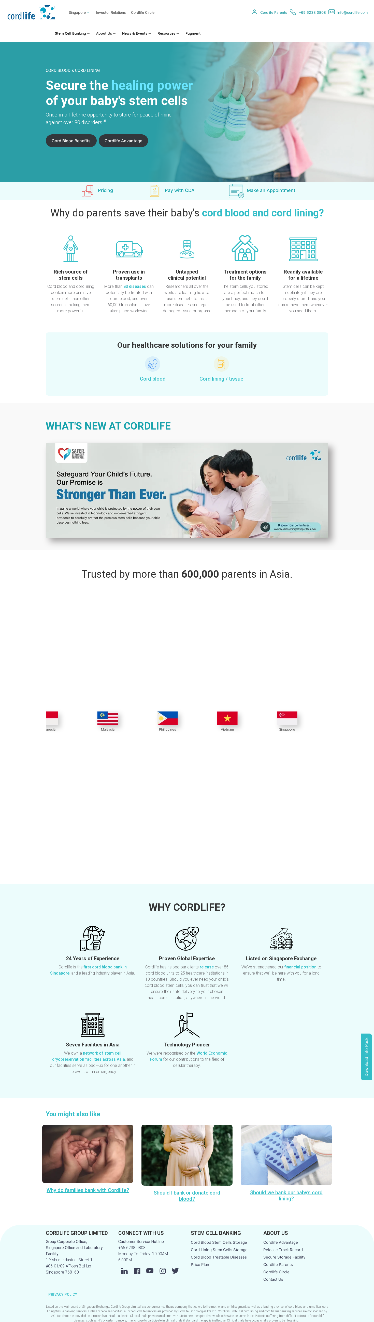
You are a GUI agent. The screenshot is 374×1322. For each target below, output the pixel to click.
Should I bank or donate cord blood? (187, 1196)
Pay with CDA (180, 190)
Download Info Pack (366, 1056)
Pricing (105, 190)
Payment (193, 33)
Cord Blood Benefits (71, 140)
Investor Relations (111, 12)
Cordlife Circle (142, 12)
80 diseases (134, 286)
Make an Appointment (271, 190)
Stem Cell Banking (70, 33)
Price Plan (200, 1264)
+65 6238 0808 (312, 12)
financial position (300, 967)
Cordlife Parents (273, 12)
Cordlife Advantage (123, 140)
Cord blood (153, 379)
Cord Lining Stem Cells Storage (219, 1249)
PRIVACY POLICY (62, 1294)
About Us (104, 33)
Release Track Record (283, 1249)
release (207, 967)
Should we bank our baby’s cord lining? (286, 1195)
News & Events (134, 33)
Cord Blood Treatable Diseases (219, 1257)
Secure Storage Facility (284, 1257)
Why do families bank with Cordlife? (88, 1190)
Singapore (77, 12)
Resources (166, 33)
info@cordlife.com (352, 12)
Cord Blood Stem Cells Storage (219, 1242)
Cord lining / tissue (221, 379)
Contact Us (273, 1279)
